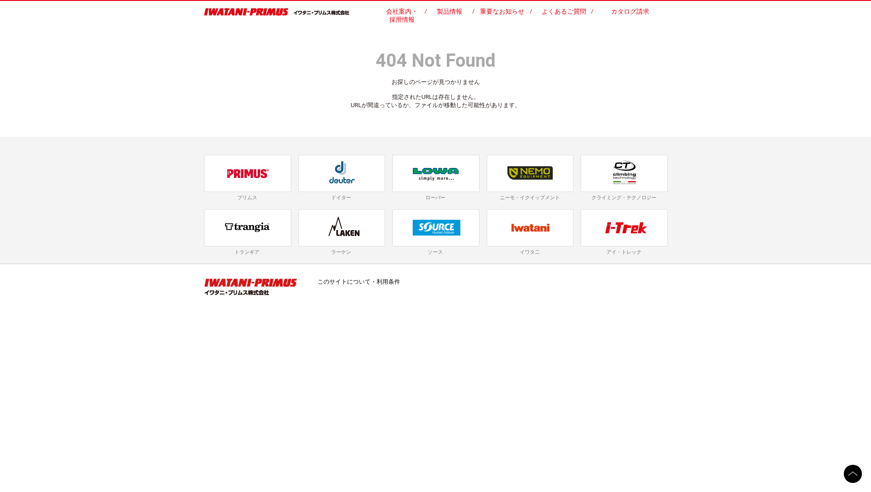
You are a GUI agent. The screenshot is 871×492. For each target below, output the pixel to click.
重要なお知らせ (502, 11)
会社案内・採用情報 (402, 15)
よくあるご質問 (564, 11)
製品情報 (449, 11)
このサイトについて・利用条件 (359, 281)
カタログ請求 (630, 11)
